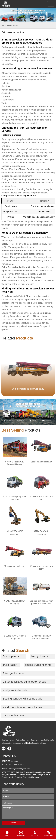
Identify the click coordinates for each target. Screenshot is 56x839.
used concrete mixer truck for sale (23, 707)
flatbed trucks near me (38, 664)
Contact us (48, 834)
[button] (49, 368)
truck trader (10, 664)
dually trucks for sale (15, 690)
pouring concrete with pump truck (22, 698)
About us (35, 834)
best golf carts (39, 656)
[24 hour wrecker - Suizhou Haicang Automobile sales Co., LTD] (6, 4)
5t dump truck (11, 656)
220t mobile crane (13, 715)
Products (21, 834)
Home (4, 25)
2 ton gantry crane (13, 673)
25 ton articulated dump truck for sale (24, 681)
